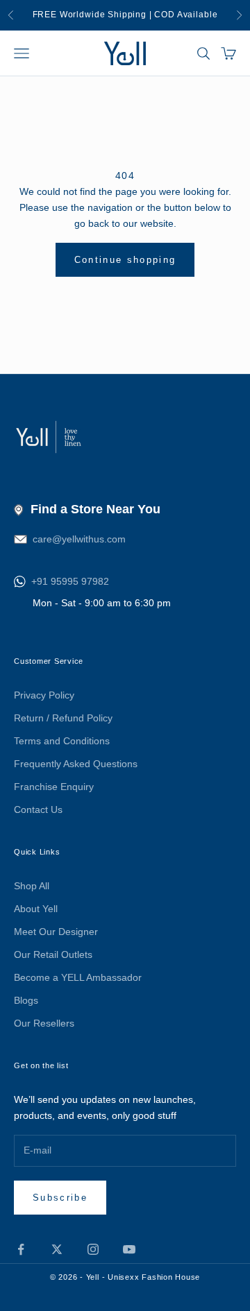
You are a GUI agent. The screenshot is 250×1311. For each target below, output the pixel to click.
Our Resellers (44, 1023)
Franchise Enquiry (54, 786)
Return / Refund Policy (63, 717)
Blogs (26, 1000)
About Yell (36, 908)
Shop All (31, 885)
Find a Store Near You (95, 509)
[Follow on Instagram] (93, 1249)
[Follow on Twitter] (57, 1249)
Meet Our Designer (56, 931)
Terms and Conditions (62, 740)
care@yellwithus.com (79, 539)
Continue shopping (125, 260)
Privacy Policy (44, 695)
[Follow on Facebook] (21, 1249)
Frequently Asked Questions (76, 763)
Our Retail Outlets (53, 954)
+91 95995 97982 (70, 581)
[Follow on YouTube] (129, 1249)
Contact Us (38, 809)
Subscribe (60, 1197)
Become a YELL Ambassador (78, 977)
